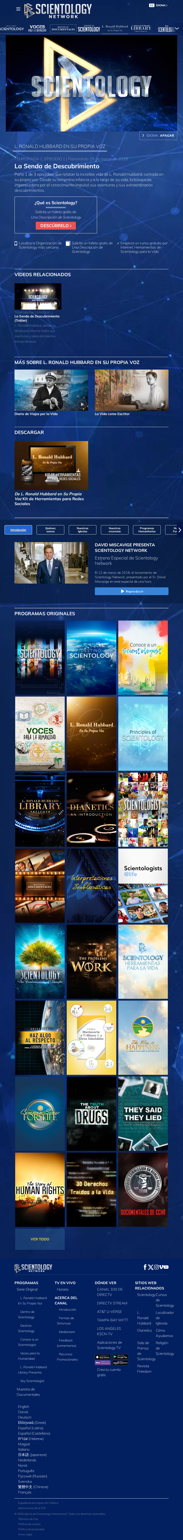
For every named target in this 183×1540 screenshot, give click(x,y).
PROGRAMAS (26, 1283)
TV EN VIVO (65, 1283)
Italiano (23, 1449)
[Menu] (18, 9)
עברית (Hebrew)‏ (31, 1438)
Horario (63, 1289)
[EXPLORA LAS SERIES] (40, 658)
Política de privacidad (31, 1529)
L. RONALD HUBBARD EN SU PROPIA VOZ (60, 146)
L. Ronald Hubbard (144, 1317)
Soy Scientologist (32, 1381)
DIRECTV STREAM (112, 1303)
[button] (3, 530)
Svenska (25, 1481)
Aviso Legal (25, 1534)
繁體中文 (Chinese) (33, 1486)
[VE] (143, 734)
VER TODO (40, 1239)
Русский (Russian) (32, 1476)
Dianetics (144, 1330)
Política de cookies (29, 1524)
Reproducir (134, 591)
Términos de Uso (28, 1519)
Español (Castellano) (34, 1433)
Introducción (67, 1310)
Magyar (24, 1444)
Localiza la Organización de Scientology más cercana (40, 245)
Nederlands (27, 1460)
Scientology (146, 1294)
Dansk (23, 1412)
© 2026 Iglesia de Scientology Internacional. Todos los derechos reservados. (60, 1513)
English (23, 1406)
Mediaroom (67, 1332)
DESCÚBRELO (55, 225)
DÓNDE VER (105, 1283)
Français (24, 1492)
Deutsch (24, 1417)
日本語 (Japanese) (32, 1454)
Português (26, 1470)
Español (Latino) (31, 1428)
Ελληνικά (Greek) (32, 1422)
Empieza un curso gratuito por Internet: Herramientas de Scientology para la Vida (144, 247)
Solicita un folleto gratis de (92, 247)
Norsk (22, 1465)
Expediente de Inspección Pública (38, 1503)
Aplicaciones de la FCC (32, 1508)
